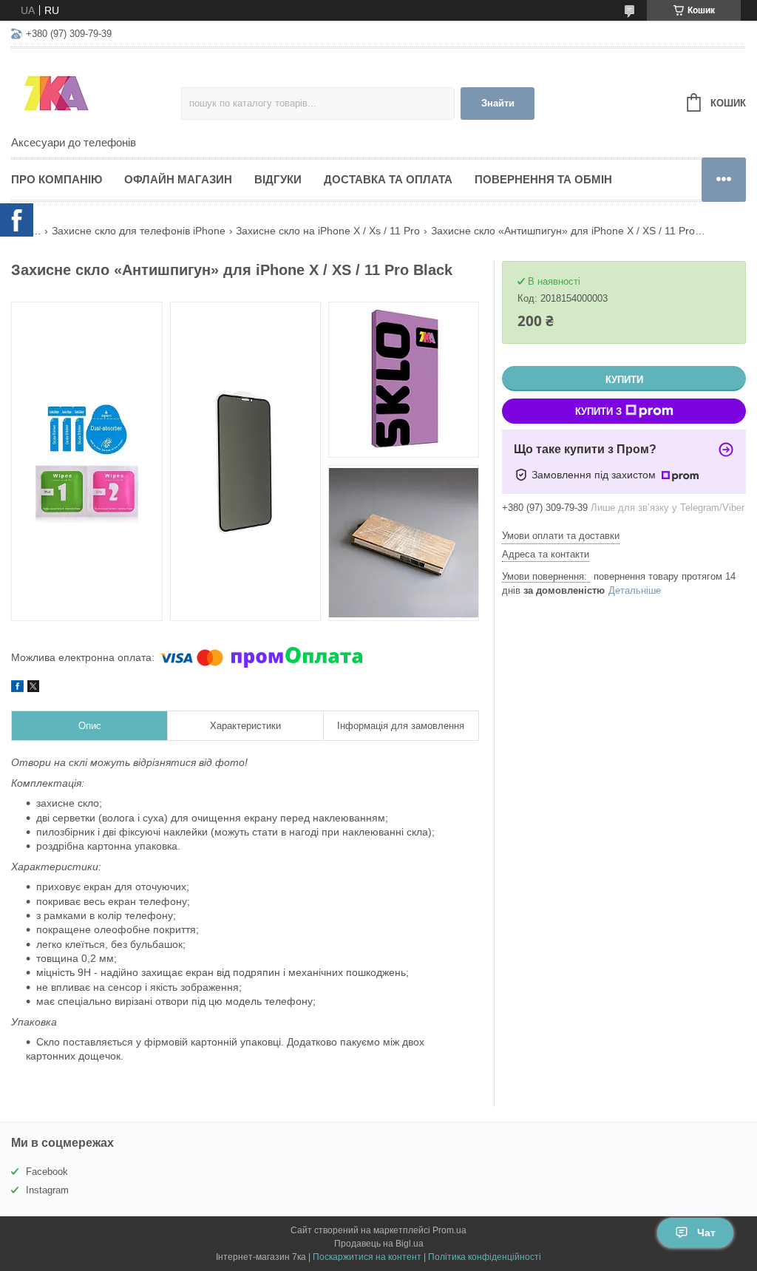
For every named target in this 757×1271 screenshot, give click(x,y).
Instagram (47, 1190)
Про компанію (56, 179)
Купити (624, 379)
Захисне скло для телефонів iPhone (138, 231)
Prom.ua (449, 1230)
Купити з (598, 411)
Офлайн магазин (178, 179)
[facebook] (17, 688)
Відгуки (278, 179)
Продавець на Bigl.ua (379, 1243)
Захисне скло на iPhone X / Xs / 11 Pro (328, 231)
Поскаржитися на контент (367, 1257)
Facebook (47, 1171)
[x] (33, 688)
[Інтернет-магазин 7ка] (96, 93)
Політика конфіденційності (484, 1257)
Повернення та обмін (543, 179)
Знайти (498, 103)
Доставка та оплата (388, 179)
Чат (706, 1232)
